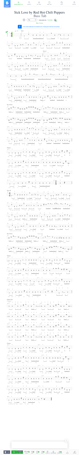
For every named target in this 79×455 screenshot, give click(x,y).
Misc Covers (39, 23)
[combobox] (32, 20)
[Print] (55, 20)
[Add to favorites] (24, 20)
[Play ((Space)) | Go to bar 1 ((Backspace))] (14, 452)
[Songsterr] (7, 3)
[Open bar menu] (20, 38)
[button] (7, 32)
